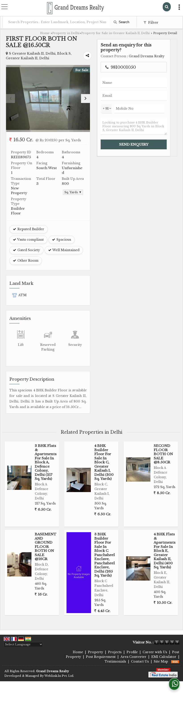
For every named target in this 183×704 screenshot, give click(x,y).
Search (123, 22)
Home (45, 33)
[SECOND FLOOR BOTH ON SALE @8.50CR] (138, 469)
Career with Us (155, 652)
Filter (152, 22)
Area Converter (133, 657)
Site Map (161, 661)
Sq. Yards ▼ (73, 192)
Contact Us (140, 661)
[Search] (167, 6)
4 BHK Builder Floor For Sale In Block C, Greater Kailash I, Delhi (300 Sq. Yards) (104, 462)
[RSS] (175, 661)
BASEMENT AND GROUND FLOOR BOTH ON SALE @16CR (45, 546)
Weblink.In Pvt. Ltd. (59, 675)
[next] (85, 98)
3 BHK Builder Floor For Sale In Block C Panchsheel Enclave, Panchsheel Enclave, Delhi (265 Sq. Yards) (104, 554)
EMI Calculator (163, 657)
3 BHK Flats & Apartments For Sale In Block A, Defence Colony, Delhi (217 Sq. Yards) (45, 462)
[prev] (10, 98)
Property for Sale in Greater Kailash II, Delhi (115, 33)
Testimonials (115, 661)
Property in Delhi (65, 33)
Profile (132, 652)
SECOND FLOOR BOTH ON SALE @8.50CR (163, 453)
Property (95, 652)
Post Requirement (101, 657)
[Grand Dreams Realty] (75, 8)
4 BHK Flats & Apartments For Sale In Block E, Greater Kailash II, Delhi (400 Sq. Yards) (164, 550)
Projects (115, 652)
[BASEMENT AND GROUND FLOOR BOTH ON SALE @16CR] (19, 564)
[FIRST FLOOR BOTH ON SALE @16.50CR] (48, 98)
